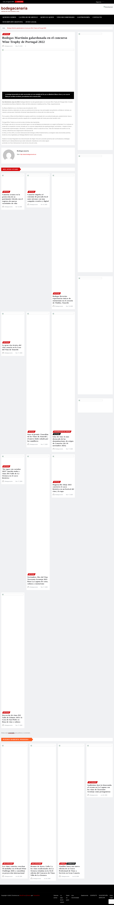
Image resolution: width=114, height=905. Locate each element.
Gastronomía (83, 17)
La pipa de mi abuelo (28, 17)
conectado (11, 733)
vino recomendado (66, 17)
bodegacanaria (14, 8)
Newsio (29, 895)
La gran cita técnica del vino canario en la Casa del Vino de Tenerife (11, 347)
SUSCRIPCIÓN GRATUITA (13, 22)
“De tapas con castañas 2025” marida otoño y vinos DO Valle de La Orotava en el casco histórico (11, 473)
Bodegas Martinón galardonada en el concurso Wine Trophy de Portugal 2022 (26, 28)
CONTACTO (97, 17)
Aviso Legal (31, 22)
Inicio (3, 28)
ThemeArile (36, 895)
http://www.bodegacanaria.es (28, 154)
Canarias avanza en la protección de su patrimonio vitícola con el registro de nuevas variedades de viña (12, 199)
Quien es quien (47, 17)
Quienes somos (9, 17)
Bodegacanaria (8, 46)
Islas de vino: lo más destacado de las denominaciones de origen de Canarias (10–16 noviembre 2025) (63, 441)
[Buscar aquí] (112, 17)
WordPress (23, 895)
